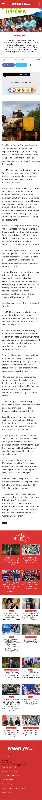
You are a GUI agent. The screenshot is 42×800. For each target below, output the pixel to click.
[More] (30, 65)
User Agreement (8, 780)
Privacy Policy (7, 784)
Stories (4, 523)
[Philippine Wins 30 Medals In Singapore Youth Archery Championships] (31, 575)
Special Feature (11, 728)
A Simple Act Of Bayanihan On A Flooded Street (30, 641)
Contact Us (6, 756)
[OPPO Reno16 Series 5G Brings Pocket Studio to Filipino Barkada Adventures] (11, 603)
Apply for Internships (9, 771)
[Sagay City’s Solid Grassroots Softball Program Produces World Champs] (31, 549)
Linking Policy (7, 792)
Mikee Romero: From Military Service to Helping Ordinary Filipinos (31, 702)
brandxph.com (9, 60)
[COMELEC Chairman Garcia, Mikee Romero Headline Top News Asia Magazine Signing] (31, 662)
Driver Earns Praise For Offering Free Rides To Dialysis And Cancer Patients (30, 616)
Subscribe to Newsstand (11, 775)
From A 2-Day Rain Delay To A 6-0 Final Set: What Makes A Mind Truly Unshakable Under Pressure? (11, 587)
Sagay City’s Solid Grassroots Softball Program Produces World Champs (30, 560)
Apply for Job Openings (10, 767)
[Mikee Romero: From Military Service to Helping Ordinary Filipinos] (31, 689)
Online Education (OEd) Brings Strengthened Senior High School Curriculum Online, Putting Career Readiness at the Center (11, 645)
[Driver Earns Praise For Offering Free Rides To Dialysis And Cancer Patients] (31, 603)
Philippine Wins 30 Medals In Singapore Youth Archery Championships (30, 585)
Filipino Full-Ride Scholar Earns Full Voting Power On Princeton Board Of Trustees (11, 560)
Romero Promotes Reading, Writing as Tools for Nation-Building (11, 733)
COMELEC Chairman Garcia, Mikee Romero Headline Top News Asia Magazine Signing (31, 674)
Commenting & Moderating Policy (14, 788)
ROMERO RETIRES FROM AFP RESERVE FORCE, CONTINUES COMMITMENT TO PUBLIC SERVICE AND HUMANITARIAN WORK (11, 704)
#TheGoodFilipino (30, 611)
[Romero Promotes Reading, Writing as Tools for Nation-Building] (11, 720)
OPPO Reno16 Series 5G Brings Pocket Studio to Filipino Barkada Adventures (11, 616)
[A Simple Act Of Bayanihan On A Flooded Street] (31, 629)
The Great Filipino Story (11, 669)
